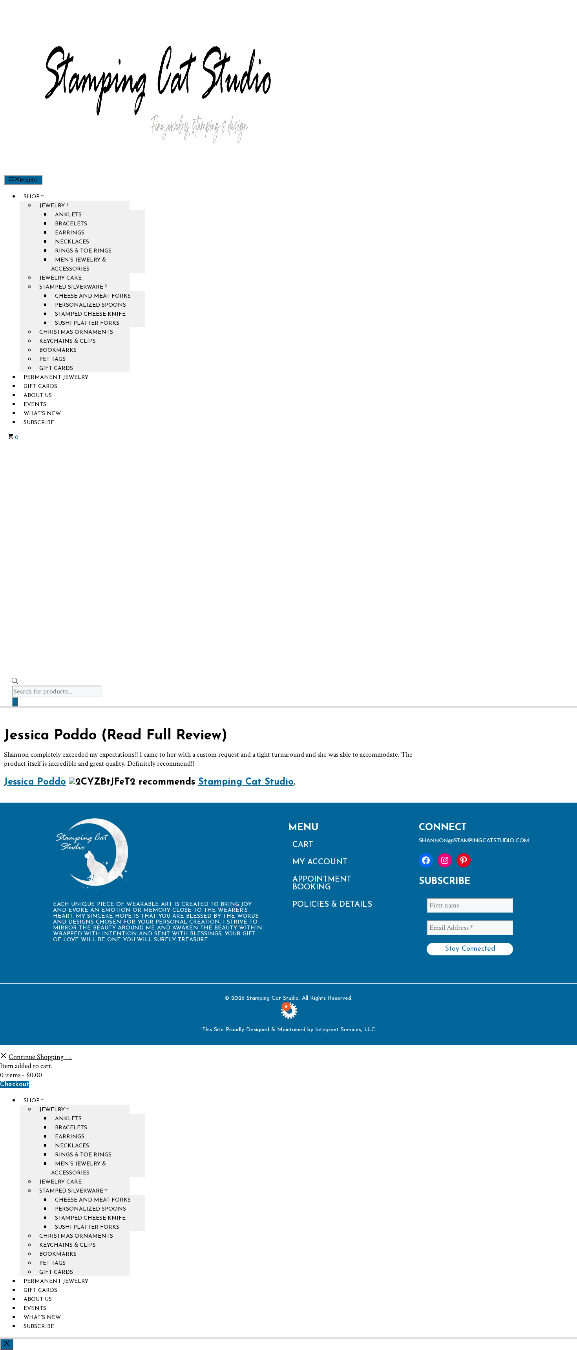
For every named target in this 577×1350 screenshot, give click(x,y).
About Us (38, 396)
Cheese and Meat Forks (93, 296)
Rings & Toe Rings (83, 251)
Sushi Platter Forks (87, 323)
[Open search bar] (15, 683)
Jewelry (52, 206)
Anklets (68, 215)
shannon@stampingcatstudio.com (474, 841)
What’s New (42, 414)
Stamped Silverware (71, 287)
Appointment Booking (321, 883)
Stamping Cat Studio (246, 782)
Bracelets (71, 224)
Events (35, 405)
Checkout (14, 1084)
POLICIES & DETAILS (332, 905)
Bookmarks (58, 350)
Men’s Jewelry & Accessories (78, 264)
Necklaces (72, 242)
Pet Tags (52, 359)
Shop (32, 197)
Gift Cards (56, 368)
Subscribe (39, 423)
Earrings (69, 233)
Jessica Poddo (35, 782)
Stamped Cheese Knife (90, 314)
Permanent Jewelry (56, 377)
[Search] (15, 701)
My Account (319, 862)
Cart (302, 845)
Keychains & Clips (67, 341)
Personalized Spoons (90, 305)
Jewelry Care (60, 278)
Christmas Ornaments (76, 332)
